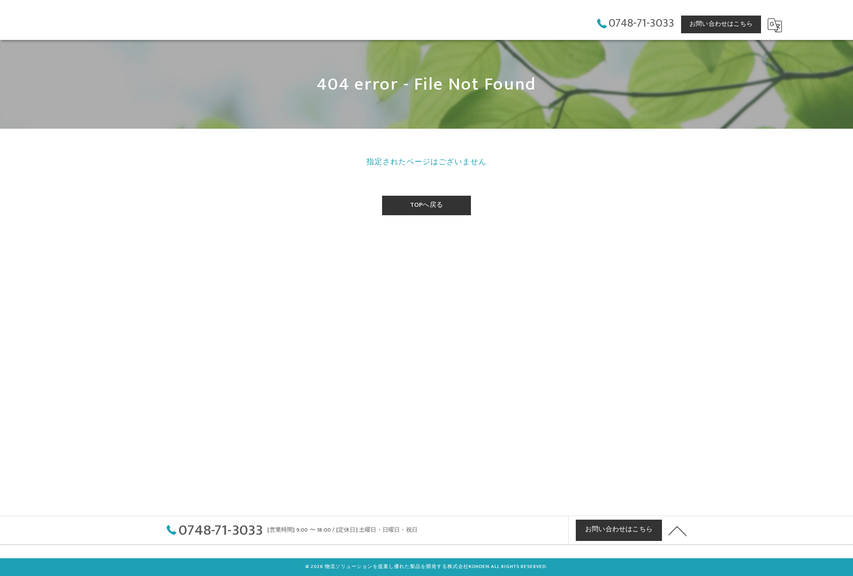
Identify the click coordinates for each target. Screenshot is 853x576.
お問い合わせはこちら (721, 24)
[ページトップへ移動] (677, 530)
